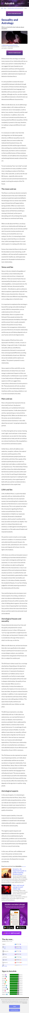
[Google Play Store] (8, 927)
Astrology (20, 3)
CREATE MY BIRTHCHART (14, 52)
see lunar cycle (18, 948)
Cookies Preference (14, 1010)
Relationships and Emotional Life (15, 8)
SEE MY (12, 933)
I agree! (14, 1006)
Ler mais (5, 966)
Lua (5, 947)
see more (24, 866)
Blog (5, 8)
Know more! (24, 1002)
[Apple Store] (21, 927)
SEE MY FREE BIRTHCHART (14, 13)
